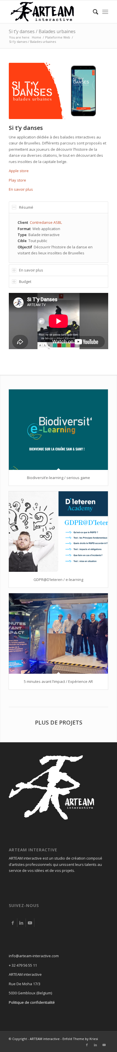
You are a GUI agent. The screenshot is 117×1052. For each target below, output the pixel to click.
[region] (58, 238)
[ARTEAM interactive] (48, 11)
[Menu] (105, 12)
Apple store (19, 170)
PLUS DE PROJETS (58, 722)
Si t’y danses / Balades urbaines (42, 31)
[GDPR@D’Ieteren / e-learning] (58, 531)
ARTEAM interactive (45, 1039)
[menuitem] (92, 11)
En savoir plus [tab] (31, 270)
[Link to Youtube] (30, 922)
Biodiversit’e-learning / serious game (58, 477)
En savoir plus (21, 189)
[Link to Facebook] (13, 922)
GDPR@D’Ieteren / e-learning (58, 579)
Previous (21, 90)
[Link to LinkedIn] (21, 922)
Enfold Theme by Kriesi (80, 1039)
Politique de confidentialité (32, 1002)
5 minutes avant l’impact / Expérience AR (58, 681)
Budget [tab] (25, 281)
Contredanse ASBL (46, 222)
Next (95, 90)
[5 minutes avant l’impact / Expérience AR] (58, 633)
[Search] (92, 11)
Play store (17, 180)
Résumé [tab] (26, 207)
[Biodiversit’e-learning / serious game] (58, 429)
